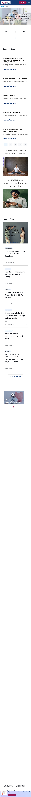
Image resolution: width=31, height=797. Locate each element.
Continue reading (10, 242)
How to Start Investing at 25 (12, 112)
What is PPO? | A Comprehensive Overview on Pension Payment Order (14, 358)
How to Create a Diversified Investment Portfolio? (12, 130)
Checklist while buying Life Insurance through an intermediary (15, 315)
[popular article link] (26, 262)
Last (25, 144)
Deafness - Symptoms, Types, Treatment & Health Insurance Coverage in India (13, 60)
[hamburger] (29, 3)
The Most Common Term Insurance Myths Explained (15, 253)
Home (2, 6)
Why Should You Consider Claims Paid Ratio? (14, 336)
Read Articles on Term (9, 38)
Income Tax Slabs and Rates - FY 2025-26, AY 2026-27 (14, 294)
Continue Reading (9, 69)
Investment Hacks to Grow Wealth (15, 79)
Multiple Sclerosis (9, 95)
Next (20, 144)
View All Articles (15, 376)
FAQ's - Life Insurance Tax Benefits (13, 232)
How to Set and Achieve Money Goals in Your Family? (15, 274)
